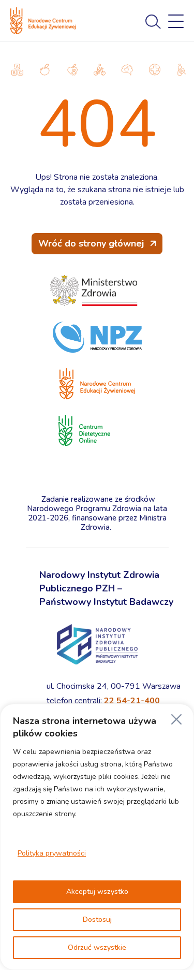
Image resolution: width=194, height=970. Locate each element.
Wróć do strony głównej (91, 243)
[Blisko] (176, 719)
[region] (97, 837)
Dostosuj (97, 919)
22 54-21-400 (132, 700)
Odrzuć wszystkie (97, 947)
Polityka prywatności (52, 853)
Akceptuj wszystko (97, 891)
